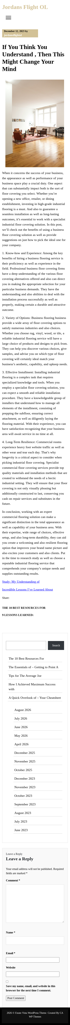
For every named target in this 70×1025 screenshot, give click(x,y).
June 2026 (21, 727)
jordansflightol (13, 35)
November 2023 (24, 787)
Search (10, 638)
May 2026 (21, 735)
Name (10, 932)
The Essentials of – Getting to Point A (33, 667)
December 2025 (24, 753)
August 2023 (22, 813)
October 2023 (23, 796)
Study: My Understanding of (20, 581)
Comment (13, 880)
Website (10, 967)
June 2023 (21, 830)
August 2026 (22, 710)
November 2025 (24, 761)
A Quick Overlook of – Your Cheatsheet (35, 697)
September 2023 (25, 804)
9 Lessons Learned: (18, 615)
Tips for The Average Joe (25, 675)
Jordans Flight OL (25, 7)
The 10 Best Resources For (24, 607)
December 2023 (24, 778)
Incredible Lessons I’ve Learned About (27, 589)
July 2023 (20, 821)
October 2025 (23, 770)
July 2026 (20, 718)
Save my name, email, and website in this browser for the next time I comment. (30, 988)
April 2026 (21, 744)
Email (10, 953)
